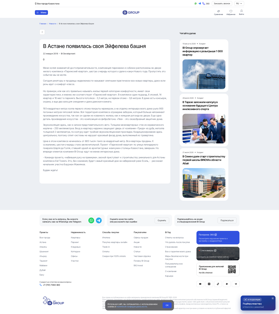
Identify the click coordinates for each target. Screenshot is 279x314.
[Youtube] (200, 284)
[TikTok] (218, 284)
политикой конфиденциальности (131, 306)
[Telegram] (235, 284)
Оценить (162, 220)
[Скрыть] (272, 298)
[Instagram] (209, 284)
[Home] (131, 12)
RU (237, 3)
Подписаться (227, 220)
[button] (258, 303)
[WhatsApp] (227, 284)
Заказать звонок (222, 3)
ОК (167, 305)
